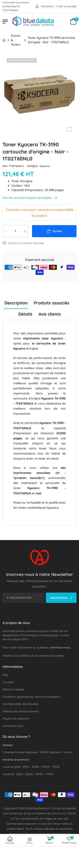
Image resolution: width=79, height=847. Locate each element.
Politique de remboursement (21, 711)
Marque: (33, 166)
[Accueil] (4, 40)
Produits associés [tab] (51, 302)
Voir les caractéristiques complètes (27, 198)
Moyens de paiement (16, 718)
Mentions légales (13, 689)
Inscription (59, 598)
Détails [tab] (25, 314)
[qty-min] (6, 231)
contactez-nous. (60, 647)
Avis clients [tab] (50, 314)
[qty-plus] (24, 231)
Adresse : (8, 745)
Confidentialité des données (20, 704)
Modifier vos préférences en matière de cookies (33, 655)
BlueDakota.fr (41, 808)
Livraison (8, 682)
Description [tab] (16, 302)
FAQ (5, 674)
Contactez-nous (13, 725)
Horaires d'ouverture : (16, 759)
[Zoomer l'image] (69, 129)
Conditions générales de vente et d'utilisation (31, 696)
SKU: (6, 166)
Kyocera (45, 166)
